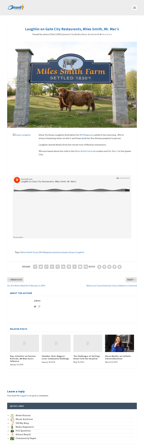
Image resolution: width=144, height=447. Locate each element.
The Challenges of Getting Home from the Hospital (86, 357)
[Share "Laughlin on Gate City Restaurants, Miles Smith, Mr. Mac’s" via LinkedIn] (63, 267)
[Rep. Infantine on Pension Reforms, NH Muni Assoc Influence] (24, 343)
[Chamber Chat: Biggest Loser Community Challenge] (56, 343)
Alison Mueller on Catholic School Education (118, 357)
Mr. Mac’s (113, 151)
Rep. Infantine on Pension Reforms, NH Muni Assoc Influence (23, 358)
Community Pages (26, 438)
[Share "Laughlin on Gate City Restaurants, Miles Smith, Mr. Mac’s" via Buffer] (69, 267)
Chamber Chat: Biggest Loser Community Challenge (55, 357)
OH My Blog (22, 423)
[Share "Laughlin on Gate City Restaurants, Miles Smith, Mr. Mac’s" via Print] (86, 267)
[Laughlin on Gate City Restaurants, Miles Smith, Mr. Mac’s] (72, 85)
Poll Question (23, 431)
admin (46, 34)
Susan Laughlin (76, 252)
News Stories (23, 415)
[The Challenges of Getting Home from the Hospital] (87, 343)
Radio (78, 34)
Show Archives (89, 34)
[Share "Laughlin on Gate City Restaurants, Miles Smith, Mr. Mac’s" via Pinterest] (57, 267)
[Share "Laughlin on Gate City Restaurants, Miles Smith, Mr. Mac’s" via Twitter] (41, 267)
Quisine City (68, 34)
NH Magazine (86, 135)
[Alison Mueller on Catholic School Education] (119, 343)
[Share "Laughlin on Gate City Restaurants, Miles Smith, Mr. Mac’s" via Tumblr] (52, 267)
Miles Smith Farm (84, 151)
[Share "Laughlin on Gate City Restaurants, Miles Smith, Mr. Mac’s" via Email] (80, 267)
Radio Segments (25, 427)
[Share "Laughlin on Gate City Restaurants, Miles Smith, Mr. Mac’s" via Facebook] (35, 267)
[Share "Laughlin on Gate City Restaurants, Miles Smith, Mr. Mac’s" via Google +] (46, 267)
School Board (23, 434)
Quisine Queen (60, 252)
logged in (24, 395)
